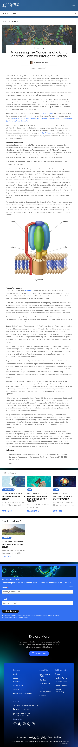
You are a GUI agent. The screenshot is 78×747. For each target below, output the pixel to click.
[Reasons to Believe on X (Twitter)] (24, 724)
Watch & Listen (40, 653)
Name (5, 587)
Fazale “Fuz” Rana (42, 62)
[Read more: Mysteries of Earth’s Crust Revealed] (64, 494)
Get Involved (60, 670)
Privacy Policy (18, 617)
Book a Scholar (61, 686)
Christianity (17, 690)
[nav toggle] (74, 5)
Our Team (44, 680)
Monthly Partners (62, 678)
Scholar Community (59, 691)
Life (16, 21)
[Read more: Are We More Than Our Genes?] (13, 494)
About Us (44, 670)
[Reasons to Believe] (10, 5)
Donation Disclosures (39, 739)
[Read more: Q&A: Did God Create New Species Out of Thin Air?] (39, 494)
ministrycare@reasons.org (27, 705)
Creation (10, 21)
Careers (43, 695)
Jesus (15, 678)
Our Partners (45, 684)
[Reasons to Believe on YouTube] (19, 724)
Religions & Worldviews (22, 693)
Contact (17, 701)
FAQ (41, 688)
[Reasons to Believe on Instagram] (28, 724)
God (15, 674)
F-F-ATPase (45, 133)
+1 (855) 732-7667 (23, 709)
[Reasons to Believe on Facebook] (15, 724)
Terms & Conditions (54, 737)
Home (4, 21)
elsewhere (28, 290)
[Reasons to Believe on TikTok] (33, 724)
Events (57, 674)
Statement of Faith (45, 675)
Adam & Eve (18, 686)
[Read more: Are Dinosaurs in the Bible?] (13, 541)
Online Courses (61, 682)
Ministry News (45, 692)
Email (5, 599)
